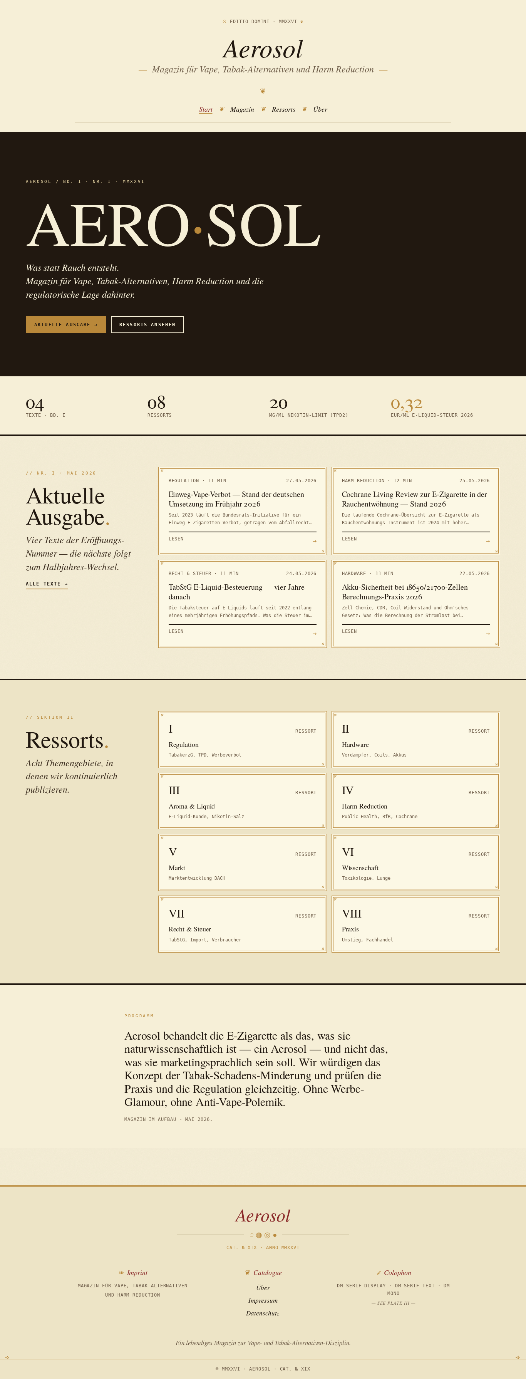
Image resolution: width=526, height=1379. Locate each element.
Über (320, 109)
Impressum (263, 1300)
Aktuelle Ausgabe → (66, 324)
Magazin (242, 109)
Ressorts (283, 109)
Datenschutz (263, 1313)
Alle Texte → (47, 584)
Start (206, 109)
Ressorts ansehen (147, 324)
